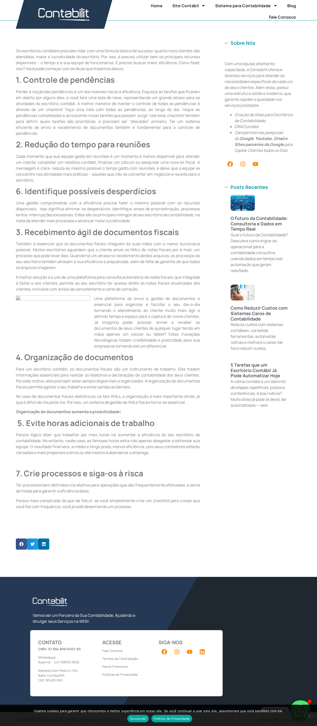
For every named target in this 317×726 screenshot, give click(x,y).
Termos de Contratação (120, 658)
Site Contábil (185, 5)
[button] (21, 544)
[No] (309, 715)
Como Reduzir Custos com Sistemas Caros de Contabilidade (259, 313)
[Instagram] (243, 164)
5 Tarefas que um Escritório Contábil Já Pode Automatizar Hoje (255, 370)
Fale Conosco (282, 17)
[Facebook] (230, 164)
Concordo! (138, 719)
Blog (291, 5)
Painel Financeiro (115, 666)
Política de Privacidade (172, 719)
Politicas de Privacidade (120, 674)
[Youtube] (255, 164)
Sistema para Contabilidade (243, 5)
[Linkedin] (202, 652)
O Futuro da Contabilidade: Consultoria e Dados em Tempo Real (259, 223)
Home (156, 5)
